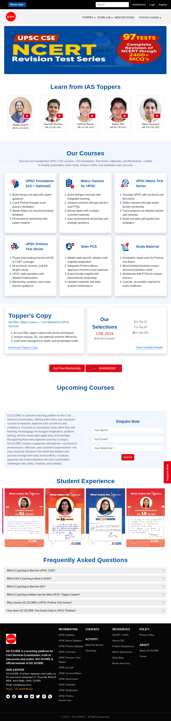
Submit (128, 457)
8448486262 (107, 368)
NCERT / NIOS (120, 635)
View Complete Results (149, 347)
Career (143, 656)
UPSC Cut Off (66, 667)
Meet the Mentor (94, 645)
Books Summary (121, 663)
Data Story (118, 657)
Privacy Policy (146, 635)
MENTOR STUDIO (124, 17)
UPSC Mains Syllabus (70, 640)
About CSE (118, 640)
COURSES (87, 17)
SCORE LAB (103, 17)
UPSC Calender (67, 684)
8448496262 (139, 4)
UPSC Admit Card (68, 679)
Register (163, 4)
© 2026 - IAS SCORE (72, 716)
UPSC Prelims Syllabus (71, 646)
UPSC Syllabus (67, 635)
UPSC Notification (68, 690)
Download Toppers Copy (23, 347)
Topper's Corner (149, 17)
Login (152, 4)
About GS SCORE (149, 650)
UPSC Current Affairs (70, 673)
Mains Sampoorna (122, 652)
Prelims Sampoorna (123, 646)
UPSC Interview (67, 652)
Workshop (91, 650)
